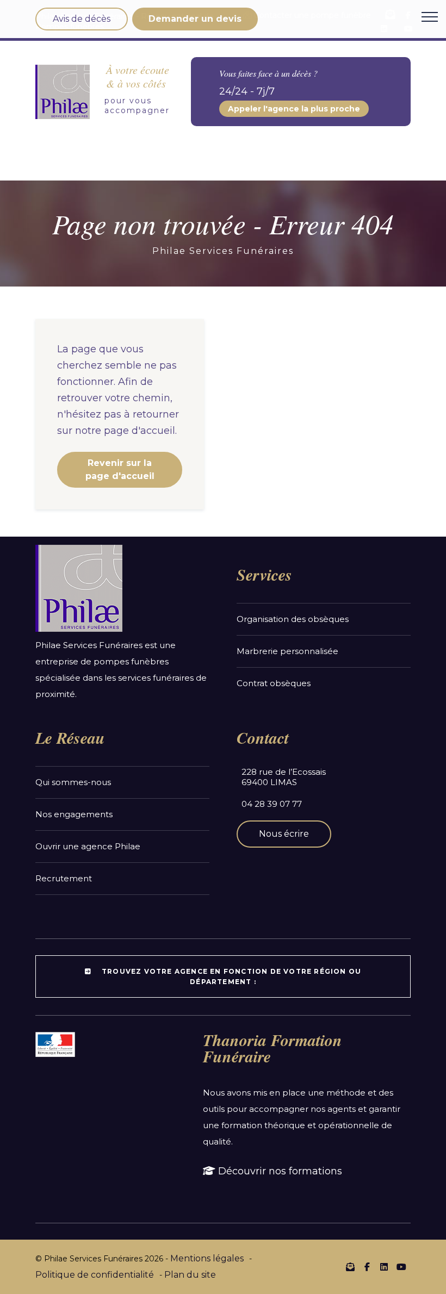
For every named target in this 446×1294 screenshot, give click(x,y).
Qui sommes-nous (73, 782)
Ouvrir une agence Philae (87, 846)
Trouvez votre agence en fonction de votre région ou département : (230, 976)
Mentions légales (207, 1258)
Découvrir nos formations (278, 1171)
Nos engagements (74, 814)
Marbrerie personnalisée (287, 651)
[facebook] (367, 1267)
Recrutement (63, 878)
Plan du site (190, 1275)
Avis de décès (81, 19)
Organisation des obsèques (293, 619)
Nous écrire (284, 834)
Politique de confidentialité (94, 1275)
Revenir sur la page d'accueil (119, 469)
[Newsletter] (350, 1266)
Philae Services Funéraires (223, 251)
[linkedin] (384, 1267)
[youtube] (401, 1267)
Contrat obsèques (274, 683)
